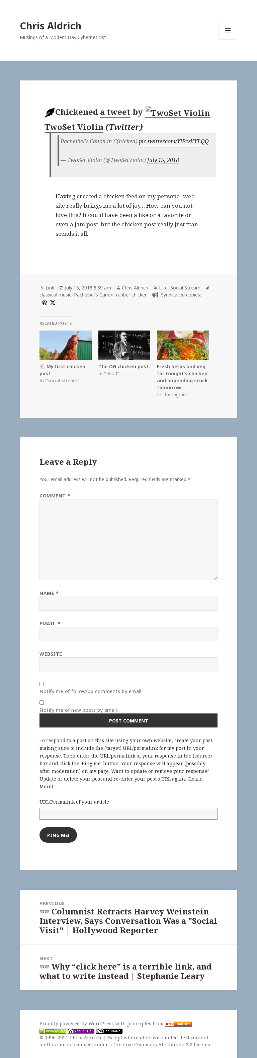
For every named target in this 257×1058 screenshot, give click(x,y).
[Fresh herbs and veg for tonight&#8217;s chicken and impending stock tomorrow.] (183, 345)
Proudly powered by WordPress (77, 1023)
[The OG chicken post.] (124, 345)
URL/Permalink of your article (74, 802)
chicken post (138, 224)
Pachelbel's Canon (93, 294)
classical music (55, 294)
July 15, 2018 (163, 160)
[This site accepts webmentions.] (81, 1030)
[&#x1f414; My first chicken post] (65, 345)
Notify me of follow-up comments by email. (91, 691)
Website (50, 654)
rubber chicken (132, 294)
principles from (146, 1023)
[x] (52, 302)
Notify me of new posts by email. (78, 710)
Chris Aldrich (51, 25)
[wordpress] (43, 302)
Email (49, 623)
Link (50, 287)
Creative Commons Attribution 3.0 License (162, 1044)
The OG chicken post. (124, 366)
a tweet (115, 111)
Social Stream (185, 287)
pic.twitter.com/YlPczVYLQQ (174, 141)
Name (49, 593)
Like (163, 287)
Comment (54, 495)
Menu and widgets (228, 39)
